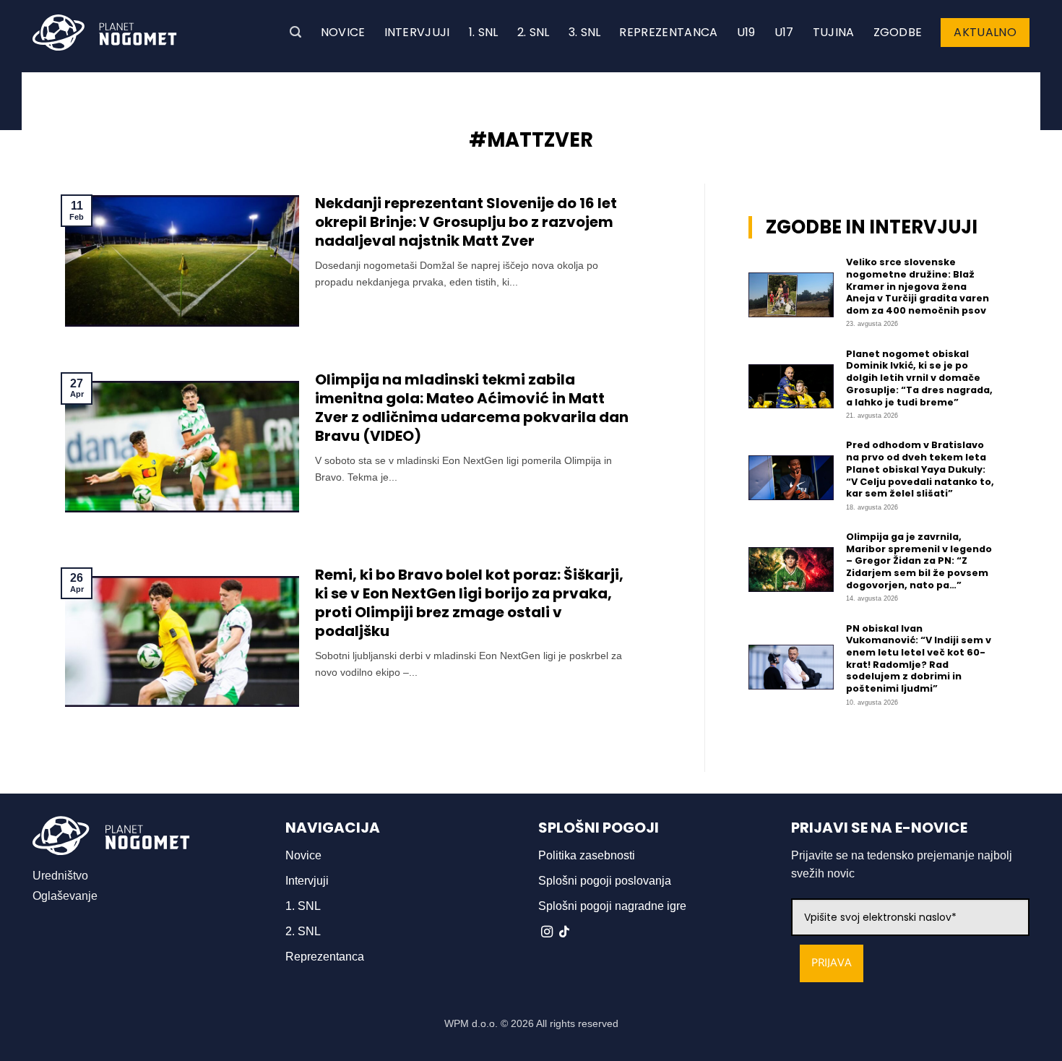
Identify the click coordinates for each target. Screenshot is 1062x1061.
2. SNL (533, 32)
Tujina (834, 32)
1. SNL (483, 32)
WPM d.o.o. (471, 1023)
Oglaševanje (65, 896)
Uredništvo (60, 875)
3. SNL (585, 32)
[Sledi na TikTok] (564, 932)
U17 (784, 32)
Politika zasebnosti (586, 855)
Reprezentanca (668, 32)
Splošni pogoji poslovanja (604, 881)
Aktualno (985, 32)
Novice (343, 32)
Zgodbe (898, 32)
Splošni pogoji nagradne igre (612, 906)
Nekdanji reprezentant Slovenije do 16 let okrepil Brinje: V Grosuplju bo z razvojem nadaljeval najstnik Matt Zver (466, 222)
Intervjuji (417, 32)
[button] (295, 32)
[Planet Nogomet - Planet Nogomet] (105, 32)
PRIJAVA (831, 963)
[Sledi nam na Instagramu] (547, 932)
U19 (746, 32)
